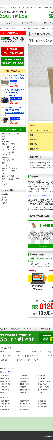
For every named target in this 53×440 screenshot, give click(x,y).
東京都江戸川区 (25, 404)
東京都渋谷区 (24, 407)
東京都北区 (5, 401)
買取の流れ (15, 329)
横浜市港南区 (6, 378)
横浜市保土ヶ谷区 (44, 381)
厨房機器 (5, 157)
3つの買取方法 (28, 23)
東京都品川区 (6, 407)
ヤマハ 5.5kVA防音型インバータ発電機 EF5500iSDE (14, 92)
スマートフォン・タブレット (40, 356)
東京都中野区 (6, 409)
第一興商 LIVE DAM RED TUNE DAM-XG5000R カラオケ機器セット (14, 111)
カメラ (4, 173)
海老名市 (23, 387)
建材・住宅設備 (8, 176)
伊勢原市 (4, 387)
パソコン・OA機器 (9, 150)
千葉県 (4, 203)
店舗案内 (8, 23)
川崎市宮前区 (42, 384)
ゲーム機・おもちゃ (9, 147)
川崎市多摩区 (6, 384)
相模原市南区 (6, 390)
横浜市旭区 (42, 376)
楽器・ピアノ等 (8, 160)
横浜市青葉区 (6, 381)
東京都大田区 (42, 404)
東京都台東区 (42, 401)
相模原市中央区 (25, 390)
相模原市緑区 (42, 390)
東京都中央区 (6, 404)
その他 (4, 184)
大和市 (40, 392)
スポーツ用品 (7, 165)
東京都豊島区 (24, 401)
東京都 (4, 197)
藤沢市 (3, 392)
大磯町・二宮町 (43, 387)
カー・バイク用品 (9, 171)
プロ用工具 (6, 155)
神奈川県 (5, 194)
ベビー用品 (6, 141)
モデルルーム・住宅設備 (11, 134)
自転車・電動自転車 (9, 168)
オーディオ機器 (8, 152)
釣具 (4, 163)
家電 (4, 136)
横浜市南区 (5, 376)
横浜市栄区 (42, 378)
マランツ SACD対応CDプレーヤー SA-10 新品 (14, 76)
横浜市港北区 (24, 378)
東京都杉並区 (42, 407)
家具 (4, 139)
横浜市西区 (23, 381)
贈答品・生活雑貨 (9, 144)
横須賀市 (23, 392)
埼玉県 (4, 200)
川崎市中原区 (24, 384)
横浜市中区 (23, 376)
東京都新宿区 (24, 409)
